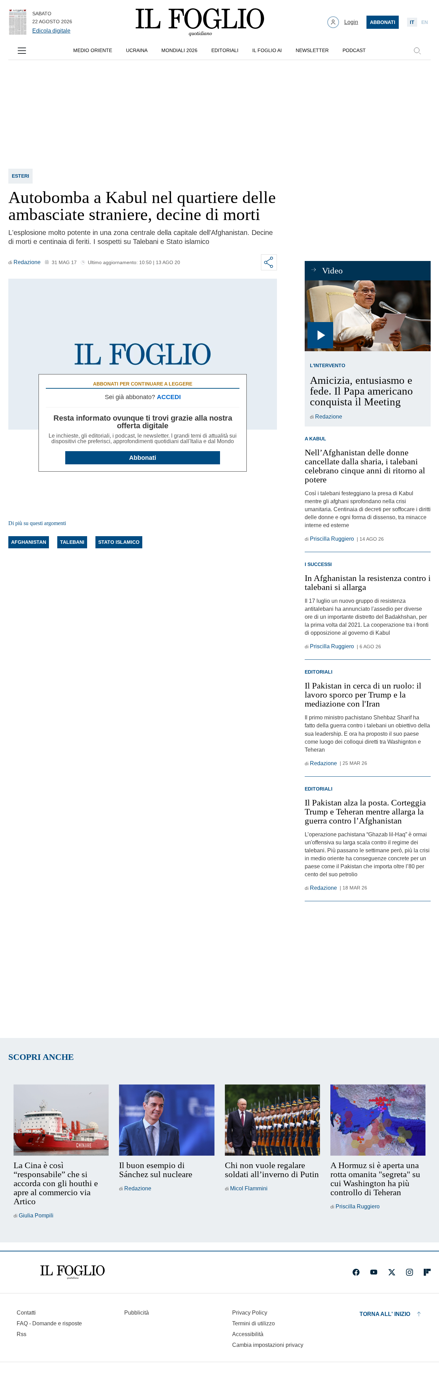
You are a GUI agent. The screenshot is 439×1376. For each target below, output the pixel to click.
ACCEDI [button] (169, 397)
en (424, 22)
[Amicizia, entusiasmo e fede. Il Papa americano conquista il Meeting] (368, 315)
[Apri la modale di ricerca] (417, 50)
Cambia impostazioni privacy (267, 1345)
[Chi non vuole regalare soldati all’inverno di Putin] (272, 1120)
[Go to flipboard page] (427, 1272)
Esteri (20, 176)
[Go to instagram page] (409, 1272)
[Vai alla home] (200, 22)
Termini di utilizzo (253, 1323)
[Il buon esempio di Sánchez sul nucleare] (166, 1120)
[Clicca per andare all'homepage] (72, 1272)
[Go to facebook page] (356, 1272)
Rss (21, 1334)
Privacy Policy (249, 1313)
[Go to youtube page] (373, 1272)
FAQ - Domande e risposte (49, 1323)
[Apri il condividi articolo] (269, 262)
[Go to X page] (391, 1272)
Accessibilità (247, 1334)
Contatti (26, 1313)
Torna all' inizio (385, 1314)
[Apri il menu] (22, 50)
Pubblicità (136, 1313)
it (412, 22)
